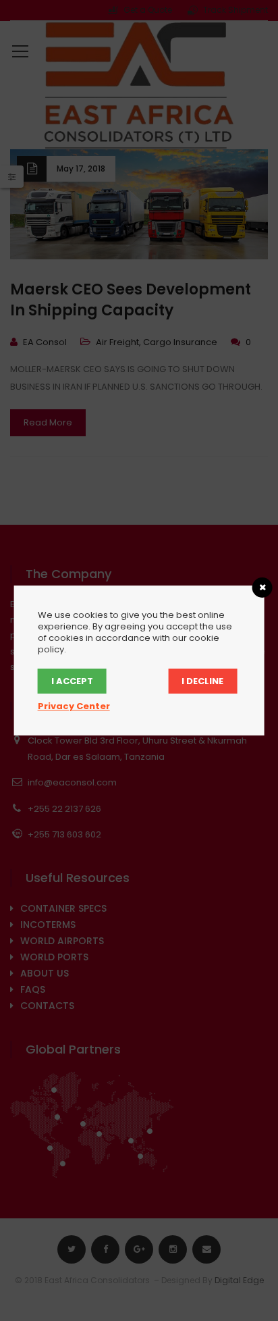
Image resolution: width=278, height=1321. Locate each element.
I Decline (202, 681)
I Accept (72, 681)
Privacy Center (74, 706)
